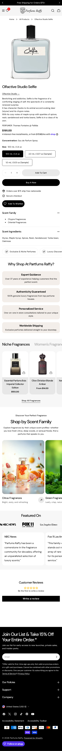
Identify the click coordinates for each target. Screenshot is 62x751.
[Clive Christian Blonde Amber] (42, 364)
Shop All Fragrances (31, 400)
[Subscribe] (56, 657)
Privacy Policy (23, 673)
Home (11, 19)
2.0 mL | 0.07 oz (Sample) (40, 154)
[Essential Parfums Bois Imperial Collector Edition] (15, 364)
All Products (24, 19)
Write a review (31, 598)
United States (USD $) (16, 706)
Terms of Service (9, 673)
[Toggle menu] (3, 10)
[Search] (53, 10)
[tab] (16, 344)
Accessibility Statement (13, 720)
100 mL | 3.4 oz (13, 154)
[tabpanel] (31, 372)
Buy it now (31, 182)
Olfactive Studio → (11, 93)
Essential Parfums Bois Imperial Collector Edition (15, 384)
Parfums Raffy (16, 738)
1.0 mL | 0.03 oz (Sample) (17, 162)
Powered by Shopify (33, 738)
